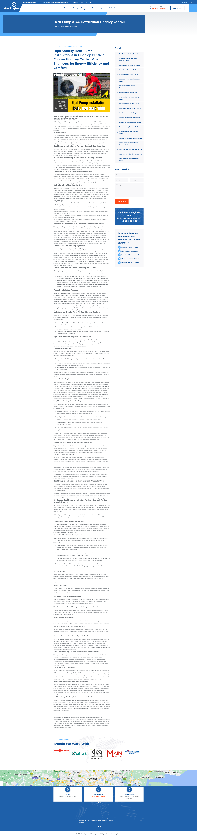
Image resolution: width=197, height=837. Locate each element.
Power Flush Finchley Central (128, 92)
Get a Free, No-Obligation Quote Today (129, 216)
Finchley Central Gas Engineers (90, 834)
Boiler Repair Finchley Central (128, 70)
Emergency (102, 8)
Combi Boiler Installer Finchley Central (128, 132)
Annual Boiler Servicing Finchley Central (129, 98)
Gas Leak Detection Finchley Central (130, 149)
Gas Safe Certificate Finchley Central (128, 87)
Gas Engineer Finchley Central (128, 54)
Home (59, 8)
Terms (119, 834)
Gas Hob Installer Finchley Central (129, 117)
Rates (92, 8)
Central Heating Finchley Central (129, 127)
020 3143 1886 (159, 9)
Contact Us (112, 8)
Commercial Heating (71, 8)
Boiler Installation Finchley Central (129, 65)
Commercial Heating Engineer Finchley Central (128, 59)
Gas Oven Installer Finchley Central (130, 113)
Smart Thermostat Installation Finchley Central (128, 144)
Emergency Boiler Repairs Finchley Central (129, 80)
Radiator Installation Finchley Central (130, 138)
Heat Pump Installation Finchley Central (129, 160)
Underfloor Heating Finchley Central (130, 122)
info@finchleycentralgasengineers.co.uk (57, 2)
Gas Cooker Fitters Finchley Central (130, 108)
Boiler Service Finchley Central (128, 74)
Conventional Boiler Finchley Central (130, 154)
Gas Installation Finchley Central (129, 103)
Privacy (115, 834)
